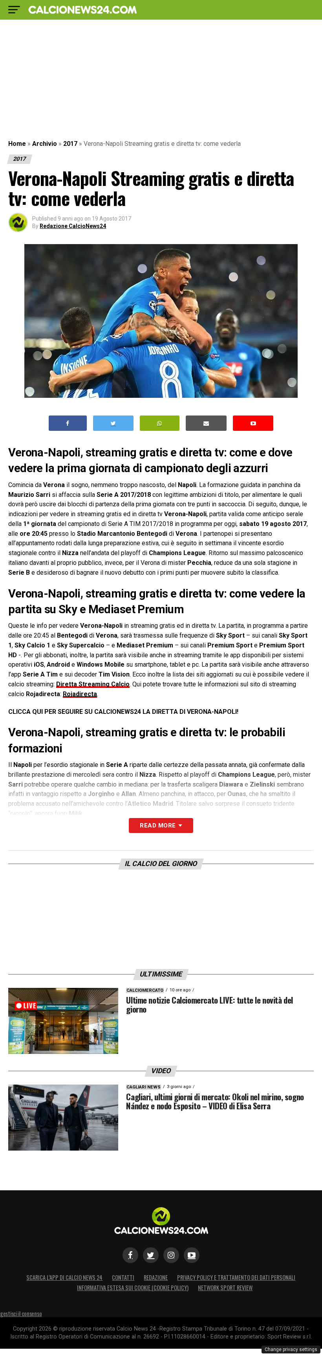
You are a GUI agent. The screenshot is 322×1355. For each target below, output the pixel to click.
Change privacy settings (291, 1349)
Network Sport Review (225, 1287)
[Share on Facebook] (68, 423)
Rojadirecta (80, 694)
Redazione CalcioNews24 (73, 226)
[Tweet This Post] (113, 423)
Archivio (44, 143)
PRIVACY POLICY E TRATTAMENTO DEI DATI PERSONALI (236, 1277)
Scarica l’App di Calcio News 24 (64, 1277)
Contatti (123, 1277)
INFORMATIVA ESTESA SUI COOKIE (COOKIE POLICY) (132, 1287)
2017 (70, 143)
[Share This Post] (160, 423)
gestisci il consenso (21, 1313)
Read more (158, 825)
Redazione (156, 1277)
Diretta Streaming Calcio (93, 684)
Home (17, 143)
